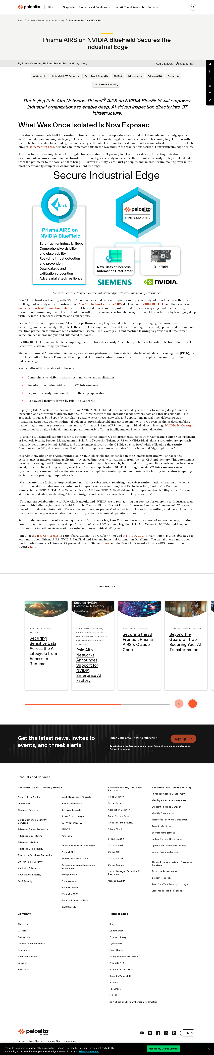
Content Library (118, 937)
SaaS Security (25, 881)
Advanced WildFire (28, 842)
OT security (135, 76)
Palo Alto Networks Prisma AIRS (100, 304)
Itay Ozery (81, 63)
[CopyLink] (210, 100)
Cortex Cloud (115, 803)
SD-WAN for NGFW (72, 823)
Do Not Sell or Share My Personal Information (133, 1002)
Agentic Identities (161, 826)
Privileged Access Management (168, 794)
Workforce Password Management (170, 819)
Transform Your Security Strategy (170, 884)
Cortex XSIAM (115, 845)
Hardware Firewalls (72, 803)
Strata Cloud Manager (73, 816)
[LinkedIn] (210, 79)
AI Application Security (89, 628)
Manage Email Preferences (124, 956)
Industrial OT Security (65, 76)
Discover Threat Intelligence (167, 891)
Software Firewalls (72, 810)
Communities (117, 930)
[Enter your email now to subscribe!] (138, 740)
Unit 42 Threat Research (129, 7)
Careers (22, 930)
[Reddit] (210, 86)
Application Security (119, 810)
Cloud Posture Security (120, 816)
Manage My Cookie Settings (163, 1048)
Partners (153, 7)
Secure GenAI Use (192, 628)
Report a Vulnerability (121, 976)
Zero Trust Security (96, 76)
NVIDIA (118, 76)
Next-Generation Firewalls (91, 636)
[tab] (73, 704)
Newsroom (23, 969)
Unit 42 (113, 995)
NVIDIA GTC (135, 535)
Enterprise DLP (69, 874)
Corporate (69, 7)
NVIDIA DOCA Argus (179, 425)
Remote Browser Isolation (75, 900)
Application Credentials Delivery (169, 845)
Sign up (180, 739)
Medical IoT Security (28, 868)
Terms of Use (160, 746)
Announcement (96, 632)
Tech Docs (115, 989)
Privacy (21, 1041)
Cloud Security (116, 797)
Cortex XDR (114, 852)
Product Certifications (122, 969)
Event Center (117, 950)
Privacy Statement (120, 749)
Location (22, 963)
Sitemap (114, 982)
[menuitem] (69, 7)
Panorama (67, 836)
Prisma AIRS (155, 76)
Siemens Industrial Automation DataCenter (47, 308)
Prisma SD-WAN (70, 894)
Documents (70, 1041)
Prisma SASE (68, 852)
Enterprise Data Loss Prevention (35, 855)
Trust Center (36, 1041)
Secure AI (173, 76)
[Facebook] (210, 64)
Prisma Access (69, 881)
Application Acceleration (75, 858)
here (106, 543)
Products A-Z (117, 963)
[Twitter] (210, 72)
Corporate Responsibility (31, 943)
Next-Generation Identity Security (171, 787)
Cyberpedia (116, 943)
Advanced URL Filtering (30, 836)
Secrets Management (163, 832)
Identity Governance (163, 813)
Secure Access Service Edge (78, 845)
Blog (20, 20)
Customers (24, 950)
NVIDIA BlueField (152, 304)
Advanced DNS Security (30, 849)
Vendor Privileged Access (165, 852)
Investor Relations (27, 956)
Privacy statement (89, 1051)
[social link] (142, 1033)
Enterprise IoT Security (30, 862)
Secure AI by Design (29, 797)
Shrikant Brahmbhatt (55, 63)
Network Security (37, 20)
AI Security (57, 20)
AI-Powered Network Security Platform (40, 787)
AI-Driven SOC (116, 839)
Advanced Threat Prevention (33, 829)
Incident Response (162, 878)
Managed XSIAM (116, 881)
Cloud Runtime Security (120, 822)
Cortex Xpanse (116, 865)
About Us (23, 924)
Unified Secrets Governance (167, 839)
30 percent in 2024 (41, 147)
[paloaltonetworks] (29, 7)
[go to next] (192, 703)
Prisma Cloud (115, 829)
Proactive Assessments (164, 871)
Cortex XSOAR (115, 858)
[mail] (210, 93)
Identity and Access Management (170, 800)
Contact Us (24, 937)
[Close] (208, 1048)
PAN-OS (66, 829)
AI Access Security (28, 810)
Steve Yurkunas (31, 63)
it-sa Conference (48, 535)
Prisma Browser (70, 887)
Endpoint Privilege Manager (166, 807)
